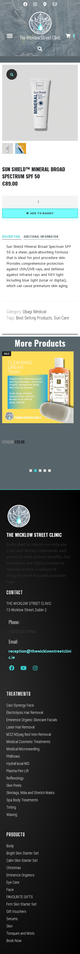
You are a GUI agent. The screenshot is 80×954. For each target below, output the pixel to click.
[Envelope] (55, 4)
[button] (10, 35)
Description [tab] (11, 237)
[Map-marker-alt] (45, 4)
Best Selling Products (34, 318)
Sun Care (61, 318)
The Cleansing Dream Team (22, 433)
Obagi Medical (35, 311)
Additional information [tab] (41, 237)
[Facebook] (25, 4)
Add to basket (42, 213)
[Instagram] (35, 4)
